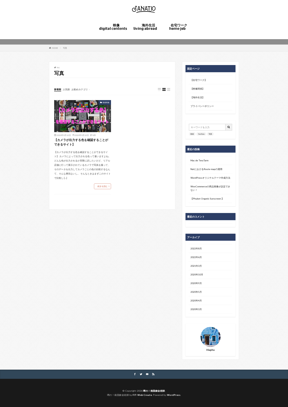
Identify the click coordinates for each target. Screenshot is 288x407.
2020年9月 (196, 283)
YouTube (201, 134)
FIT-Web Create (142, 394)
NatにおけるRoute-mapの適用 (206, 169)
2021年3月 (196, 265)
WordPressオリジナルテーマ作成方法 (210, 177)
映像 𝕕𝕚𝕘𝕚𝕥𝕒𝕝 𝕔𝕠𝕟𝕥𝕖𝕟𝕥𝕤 (113, 26)
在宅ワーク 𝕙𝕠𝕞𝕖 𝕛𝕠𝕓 (179, 26)
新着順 (57, 89)
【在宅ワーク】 (198, 80)
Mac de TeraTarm (199, 160)
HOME (131, 32)
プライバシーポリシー (202, 106)
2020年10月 (196, 274)
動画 (192, 134)
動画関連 (106, 102)
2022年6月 (196, 257)
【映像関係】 (197, 88)
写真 (65, 48)
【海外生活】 (197, 97)
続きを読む (103, 186)
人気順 (66, 89)
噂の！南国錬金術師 (154, 390)
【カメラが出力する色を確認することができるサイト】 (81, 142)
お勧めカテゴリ (80, 89)
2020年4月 (196, 300)
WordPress (173, 394)
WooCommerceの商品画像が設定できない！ (210, 188)
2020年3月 (196, 309)
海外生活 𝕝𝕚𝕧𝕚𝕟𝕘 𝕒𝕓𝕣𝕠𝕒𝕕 (146, 26)
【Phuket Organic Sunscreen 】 (207, 198)
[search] (229, 127)
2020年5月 (196, 291)
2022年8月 (196, 248)
